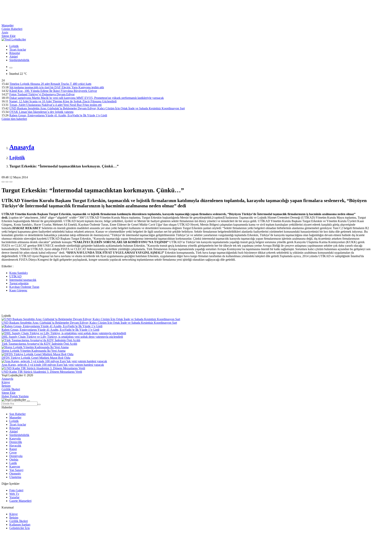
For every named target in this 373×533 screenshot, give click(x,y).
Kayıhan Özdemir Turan (24, 286)
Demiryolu (16, 456)
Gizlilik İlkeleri (11, 389)
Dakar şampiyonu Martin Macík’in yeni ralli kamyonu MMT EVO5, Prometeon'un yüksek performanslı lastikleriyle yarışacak (86, 97)
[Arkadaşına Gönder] (3, 181)
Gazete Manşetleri (20, 500)
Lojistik (14, 46)
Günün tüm (14, 118)
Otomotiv (15, 473)
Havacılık (15, 445)
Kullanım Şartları (19, 524)
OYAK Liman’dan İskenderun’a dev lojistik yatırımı (41, 111)
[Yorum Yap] (10, 181)
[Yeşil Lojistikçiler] (14, 39)
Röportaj (14, 53)
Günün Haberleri (12, 29)
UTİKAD (15, 276)
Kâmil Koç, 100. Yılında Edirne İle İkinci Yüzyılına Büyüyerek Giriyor (53, 90)
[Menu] (10, 67)
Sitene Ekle (9, 36)
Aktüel (13, 56)
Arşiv (5, 32)
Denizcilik (15, 442)
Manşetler (8, 25)
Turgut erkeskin (19, 283)
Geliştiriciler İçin (19, 528)
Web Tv (14, 493)
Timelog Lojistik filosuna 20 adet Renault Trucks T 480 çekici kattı (50, 83)
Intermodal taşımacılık (22, 279)
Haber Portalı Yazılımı (15, 396)
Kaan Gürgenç (18, 290)
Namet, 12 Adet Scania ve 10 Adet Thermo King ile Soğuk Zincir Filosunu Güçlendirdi (63, 101)
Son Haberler (17, 414)
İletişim (6, 385)
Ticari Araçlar (17, 49)
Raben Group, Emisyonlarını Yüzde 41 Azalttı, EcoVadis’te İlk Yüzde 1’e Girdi (58, 115)
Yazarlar (14, 497)
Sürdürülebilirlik (19, 60)
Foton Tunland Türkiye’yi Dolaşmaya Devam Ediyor (42, 94)
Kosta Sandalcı (18, 272)
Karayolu (15, 438)
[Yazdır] (7, 181)
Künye (6, 382)
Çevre (13, 452)
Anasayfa (7, 378)
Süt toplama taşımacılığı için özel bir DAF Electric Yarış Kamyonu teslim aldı (56, 87)
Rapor (13, 449)
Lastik (13, 463)
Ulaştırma (15, 477)
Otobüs (13, 459)
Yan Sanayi (16, 470)
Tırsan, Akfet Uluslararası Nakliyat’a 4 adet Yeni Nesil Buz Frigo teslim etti (55, 104)
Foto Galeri (16, 490)
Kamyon (14, 466)
